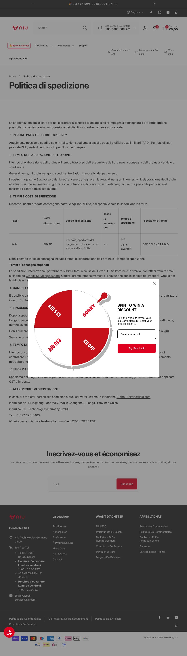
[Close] (154, 283)
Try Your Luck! (137, 348)
